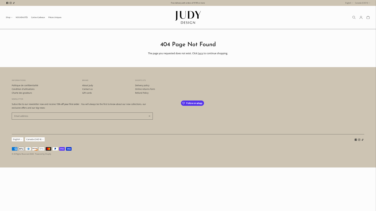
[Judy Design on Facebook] (7, 3)
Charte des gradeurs (22, 92)
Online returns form (145, 89)
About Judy (87, 85)
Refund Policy (141, 92)
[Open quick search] (354, 17)
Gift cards (87, 92)
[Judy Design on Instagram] (11, 3)
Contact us (87, 89)
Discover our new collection (188, 3)
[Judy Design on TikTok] (14, 3)
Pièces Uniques (54, 17)
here (200, 53)
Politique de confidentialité (25, 85)
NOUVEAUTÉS (22, 17)
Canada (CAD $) (361, 3)
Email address (20, 112)
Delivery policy (142, 85)
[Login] (361, 17)
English (348, 3)
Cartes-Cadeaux (38, 17)
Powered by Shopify (43, 154)
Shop (8, 17)
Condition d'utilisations (23, 89)
